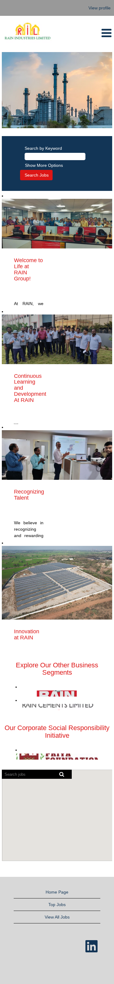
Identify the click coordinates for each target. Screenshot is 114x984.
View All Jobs (57, 917)
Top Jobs (57, 904)
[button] (98, 33)
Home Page (57, 892)
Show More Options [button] (44, 165)
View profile (99, 7)
